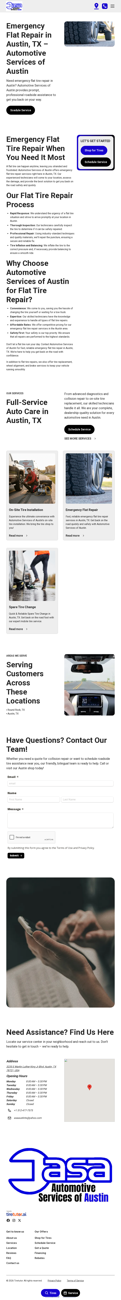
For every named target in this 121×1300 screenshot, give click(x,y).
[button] (14, 6)
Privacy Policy (54, 1280)
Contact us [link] (12, 1263)
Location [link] (11, 1248)
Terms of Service (75, 1280)
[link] (60, 1175)
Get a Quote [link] (42, 1248)
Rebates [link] (40, 1258)
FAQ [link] (8, 1258)
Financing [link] (40, 1253)
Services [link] (11, 1242)
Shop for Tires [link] (43, 1237)
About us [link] (11, 1237)
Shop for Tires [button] (94, 150)
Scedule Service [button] (20, 110)
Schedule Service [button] (96, 162)
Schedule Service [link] (45, 1242)
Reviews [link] (11, 1253)
